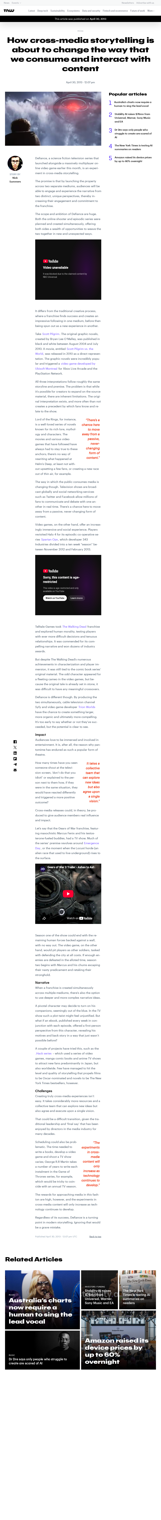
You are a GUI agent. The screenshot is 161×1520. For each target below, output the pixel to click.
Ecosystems (73, 10)
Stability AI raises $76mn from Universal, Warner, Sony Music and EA (132, 117)
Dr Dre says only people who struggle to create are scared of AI (133, 133)
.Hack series (44, 1053)
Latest (31, 10)
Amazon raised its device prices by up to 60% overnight (133, 159)
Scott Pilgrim (50, 334)
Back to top (95, 1236)
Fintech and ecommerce (115, 10)
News (6, 2)
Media (80, 31)
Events (15, 2)
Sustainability (57, 10)
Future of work (137, 10)
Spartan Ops (49, 539)
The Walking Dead (74, 626)
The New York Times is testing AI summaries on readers (134, 147)
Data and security (91, 10)
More (150, 10)
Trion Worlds (86, 707)
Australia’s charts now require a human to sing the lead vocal (132, 103)
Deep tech (42, 10)
